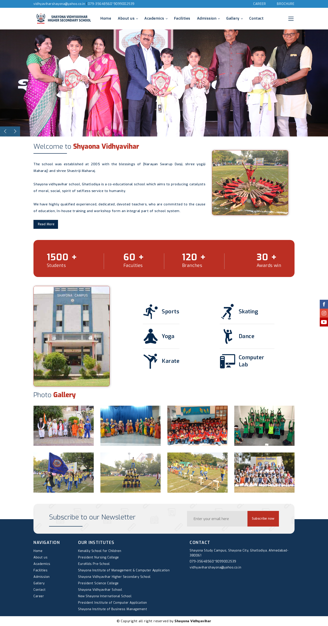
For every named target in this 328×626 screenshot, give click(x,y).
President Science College (98, 583)
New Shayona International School (104, 596)
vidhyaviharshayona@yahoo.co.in (59, 4)
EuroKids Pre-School (94, 564)
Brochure (286, 4)
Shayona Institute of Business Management (112, 609)
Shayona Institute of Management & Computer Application (124, 570)
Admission (207, 18)
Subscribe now (263, 519)
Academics (154, 18)
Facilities (182, 18)
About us (126, 18)
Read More (46, 224)
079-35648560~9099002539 (111, 4)
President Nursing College (98, 557)
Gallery (232, 18)
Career (259, 4)
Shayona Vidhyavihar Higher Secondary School (114, 577)
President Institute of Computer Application (112, 603)
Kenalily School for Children (99, 551)
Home (105, 18)
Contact (256, 18)
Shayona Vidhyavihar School (100, 590)
